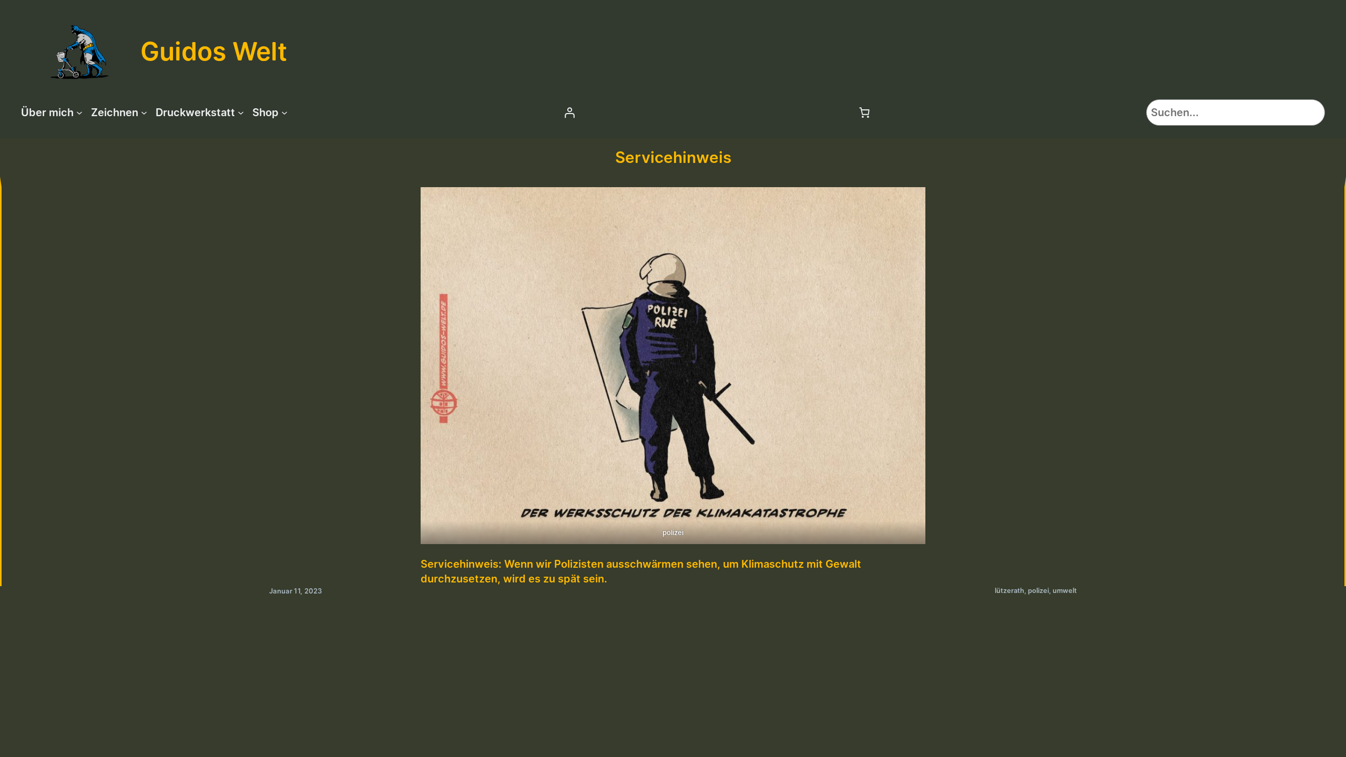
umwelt (1065, 591)
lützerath (1009, 591)
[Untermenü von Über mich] (79, 112)
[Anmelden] (569, 112)
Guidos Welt (213, 51)
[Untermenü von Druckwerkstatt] (241, 112)
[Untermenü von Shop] (284, 112)
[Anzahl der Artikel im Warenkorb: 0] (864, 112)
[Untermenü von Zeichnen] (144, 112)
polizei (1038, 591)
